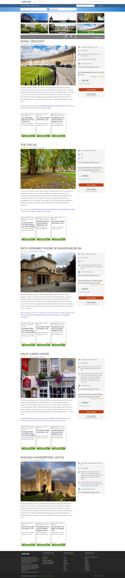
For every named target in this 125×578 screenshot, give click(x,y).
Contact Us (45, 557)
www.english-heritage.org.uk (88, 489)
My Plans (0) (100, 5)
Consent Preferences (47, 563)
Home (23, 5)
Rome (65, 567)
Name (102, 37)
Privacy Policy (41, 576)
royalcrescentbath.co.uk (86, 63)
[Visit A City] (25, 553)
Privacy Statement (47, 560)
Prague (65, 562)
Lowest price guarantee (84, 83)
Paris (65, 557)
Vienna (65, 558)
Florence (65, 570)
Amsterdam (66, 563)
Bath (28, 5)
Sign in (102, 1)
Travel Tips (94, 1)
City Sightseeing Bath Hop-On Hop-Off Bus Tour (52, 106)
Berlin (65, 565)
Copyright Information (48, 562)
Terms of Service (49, 576)
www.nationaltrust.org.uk (87, 272)
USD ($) (35, 1)
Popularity (97, 37)
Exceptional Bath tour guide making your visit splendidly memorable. (54, 209)
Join (99, 1)
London (65, 560)
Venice (65, 568)
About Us (44, 558)
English (40, 1)
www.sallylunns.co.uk (86, 385)
